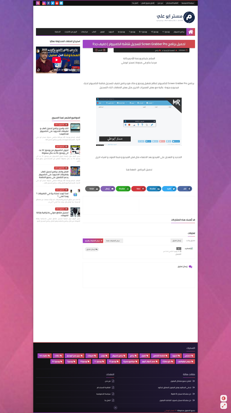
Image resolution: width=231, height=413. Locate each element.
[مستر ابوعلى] (175, 17)
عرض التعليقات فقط (113, 240)
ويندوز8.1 (56, 361)
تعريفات (90, 355)
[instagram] (44, 3)
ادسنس (188, 355)
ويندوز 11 (166, 31)
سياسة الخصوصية (188, 3)
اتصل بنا (135, 3)
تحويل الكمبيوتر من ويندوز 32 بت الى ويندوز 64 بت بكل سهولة (53, 151)
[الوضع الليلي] (223, 398)
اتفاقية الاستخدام (172, 3)
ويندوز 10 (154, 31)
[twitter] (53, 3)
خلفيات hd (43, 355)
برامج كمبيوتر (179, 31)
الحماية (58, 31)
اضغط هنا (131, 169)
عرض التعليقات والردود (92, 240)
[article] (112, 205)
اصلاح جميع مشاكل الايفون (181, 381)
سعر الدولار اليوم (148, 361)
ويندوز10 (83, 361)
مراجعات (84, 31)
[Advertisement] (84, 16)
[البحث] (38, 3)
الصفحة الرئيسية (169, 50)
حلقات (57, 355)
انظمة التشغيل (159, 355)
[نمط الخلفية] (223, 405)
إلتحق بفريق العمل (147, 3)
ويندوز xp (121, 31)
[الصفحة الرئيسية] (190, 31)
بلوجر (103, 355)
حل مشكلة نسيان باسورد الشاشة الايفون (175, 400)
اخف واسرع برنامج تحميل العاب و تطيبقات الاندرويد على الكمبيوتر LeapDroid (54, 131)
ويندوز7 (70, 361)
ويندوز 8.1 (143, 31)
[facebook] (48, 3)
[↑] (115, 408)
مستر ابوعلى (169, 410)
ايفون (102, 31)
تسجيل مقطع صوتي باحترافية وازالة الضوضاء (52, 214)
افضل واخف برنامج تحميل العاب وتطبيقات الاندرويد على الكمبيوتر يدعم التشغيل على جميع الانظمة (53, 174)
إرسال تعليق (90, 249)
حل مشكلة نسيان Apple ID (181, 394)
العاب (94, 31)
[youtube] (57, 3)
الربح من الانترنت (71, 31)
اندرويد (111, 31)
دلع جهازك (166, 361)
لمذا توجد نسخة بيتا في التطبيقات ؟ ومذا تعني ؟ (52, 194)
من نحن (160, 3)
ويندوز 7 (132, 31)
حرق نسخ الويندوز (73, 355)
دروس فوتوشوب (184, 361)
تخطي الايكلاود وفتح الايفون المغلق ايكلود (174, 387)
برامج (157, 50)
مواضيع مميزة (129, 361)
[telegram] (61, 3)
